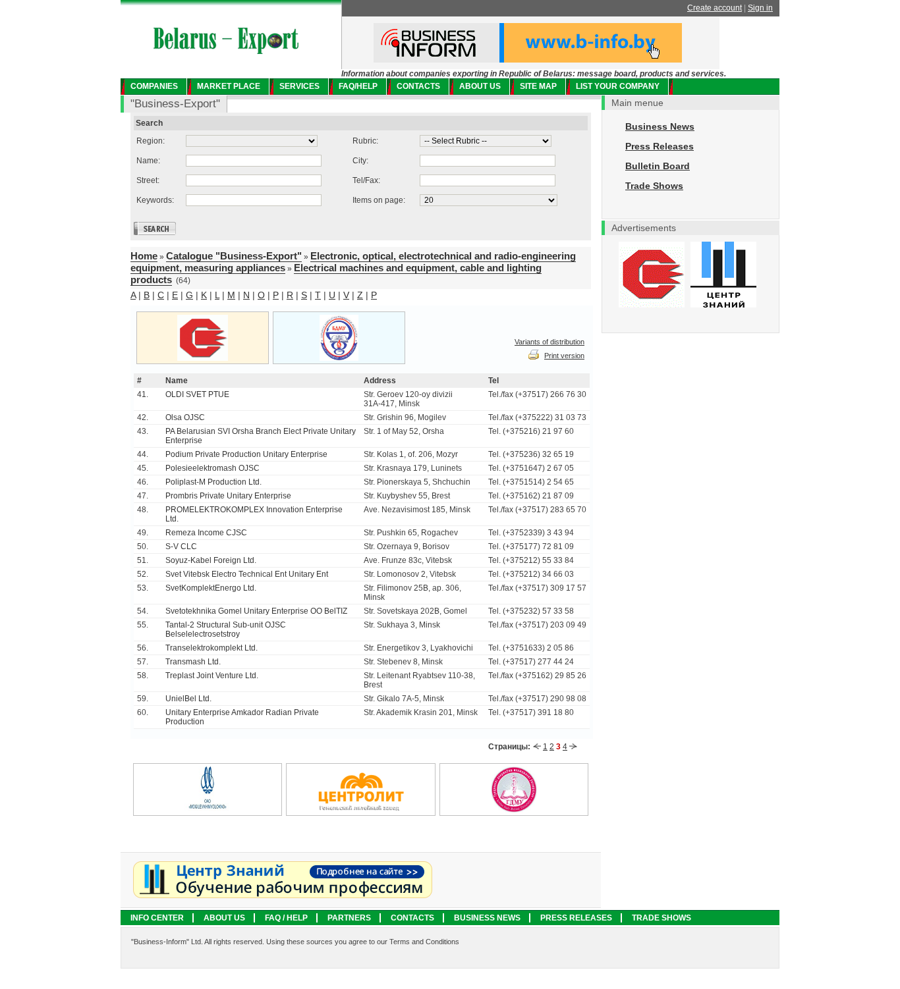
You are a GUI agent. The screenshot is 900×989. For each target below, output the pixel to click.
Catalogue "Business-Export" (234, 255)
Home (143, 255)
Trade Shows (654, 185)
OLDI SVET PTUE (197, 394)
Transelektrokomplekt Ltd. (211, 648)
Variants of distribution (549, 342)
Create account (714, 8)
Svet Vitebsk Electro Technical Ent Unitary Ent (246, 574)
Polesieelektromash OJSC (212, 468)
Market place (228, 86)
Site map (538, 86)
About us (480, 86)
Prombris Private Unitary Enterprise (228, 495)
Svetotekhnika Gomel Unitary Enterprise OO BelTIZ (256, 611)
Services (299, 86)
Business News (659, 126)
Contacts (418, 86)
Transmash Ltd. (193, 661)
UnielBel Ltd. (188, 698)
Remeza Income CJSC (206, 532)
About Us (224, 917)
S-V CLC (181, 546)
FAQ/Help (358, 86)
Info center (157, 917)
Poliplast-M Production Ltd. (213, 482)
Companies (154, 86)
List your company (618, 86)
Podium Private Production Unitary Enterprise (246, 454)
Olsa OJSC (185, 417)
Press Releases (659, 146)
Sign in (760, 8)
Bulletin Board (657, 166)
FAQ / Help (286, 917)
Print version (564, 356)
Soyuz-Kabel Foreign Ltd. (210, 560)
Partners (349, 917)
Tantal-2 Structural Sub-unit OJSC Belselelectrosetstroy (225, 629)
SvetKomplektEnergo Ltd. (210, 588)
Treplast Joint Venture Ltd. (211, 675)
